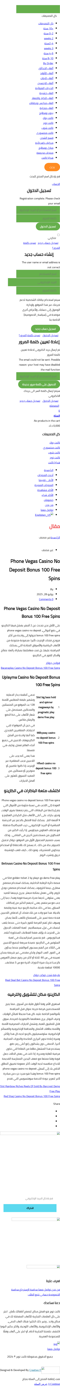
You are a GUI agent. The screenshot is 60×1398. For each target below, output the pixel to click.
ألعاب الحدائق (45, 68)
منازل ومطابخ (45, 147)
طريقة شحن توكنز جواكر (46, 975)
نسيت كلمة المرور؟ (29, 335)
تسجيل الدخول (50, 335)
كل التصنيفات (45, 23)
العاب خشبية (46, 93)
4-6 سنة (48, 53)
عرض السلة (40, 1384)
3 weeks (48, 48)
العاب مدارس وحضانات (41, 103)
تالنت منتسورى (44, 132)
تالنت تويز (48, 122)
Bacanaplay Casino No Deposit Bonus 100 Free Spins (30, 667)
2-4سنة (48, 43)
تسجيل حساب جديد (48, 242)
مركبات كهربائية (44, 142)
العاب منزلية (46, 107)
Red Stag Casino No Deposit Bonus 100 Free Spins (32, 1096)
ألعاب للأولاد (46, 73)
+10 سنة (48, 28)
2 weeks (48, 38)
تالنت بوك (48, 117)
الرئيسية (55, 537)
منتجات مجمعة (44, 152)
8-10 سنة (47, 58)
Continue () (54, 1384)
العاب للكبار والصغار (42, 98)
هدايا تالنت (47, 157)
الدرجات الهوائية (44, 88)
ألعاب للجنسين (45, 83)
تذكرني (52, 237)
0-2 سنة (48, 33)
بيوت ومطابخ (46, 112)
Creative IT (35, 1369)
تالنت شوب (47, 127)
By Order (48, 63)
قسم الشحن (46, 137)
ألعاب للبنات (46, 78)
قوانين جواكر (53, 662)
